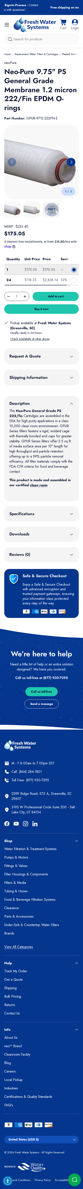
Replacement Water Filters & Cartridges (36, 54)
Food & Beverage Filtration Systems (30, 899)
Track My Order (15, 971)
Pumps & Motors (16, 857)
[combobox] (41, 39)
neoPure (10, 62)
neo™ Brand (13, 1046)
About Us (10, 1037)
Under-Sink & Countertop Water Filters (31, 924)
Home (7, 54)
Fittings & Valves (16, 865)
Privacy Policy (43, 1180)
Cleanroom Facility (17, 1054)
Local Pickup (13, 1079)
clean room (38, 485)
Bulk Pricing (12, 996)
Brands (9, 933)
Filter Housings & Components (26, 874)
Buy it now (41, 309)
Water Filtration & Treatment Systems (30, 848)
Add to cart (55, 296)
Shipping (10, 988)
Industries (11, 1088)
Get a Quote (13, 979)
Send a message (41, 704)
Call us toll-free (41, 691)
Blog (7, 1062)
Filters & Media (15, 882)
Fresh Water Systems (27, 1152)
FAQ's (8, 1105)
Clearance (11, 908)
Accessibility (62, 1180)
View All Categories (18, 946)
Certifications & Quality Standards (28, 1096)
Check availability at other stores (29, 339)
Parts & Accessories (19, 916)
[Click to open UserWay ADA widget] (8, 1181)
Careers (10, 1071)
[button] (63, 25)
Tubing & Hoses (16, 891)
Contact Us (12, 1013)
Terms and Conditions (17, 1180)
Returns (9, 1004)
